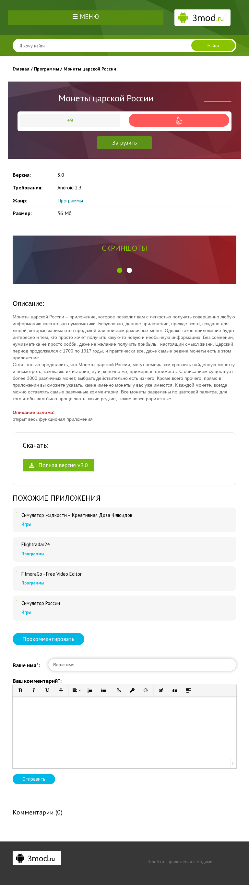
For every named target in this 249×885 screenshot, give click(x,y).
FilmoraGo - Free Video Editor (51, 574)
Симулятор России (40, 603)
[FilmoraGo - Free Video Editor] (16, 571)
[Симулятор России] (16, 600)
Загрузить (124, 142)
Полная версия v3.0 (62, 465)
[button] (119, 270)
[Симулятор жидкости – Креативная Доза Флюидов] (16, 512)
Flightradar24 (35, 544)
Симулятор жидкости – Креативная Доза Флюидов (76, 515)
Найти (213, 45)
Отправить (33, 779)
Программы (70, 200)
